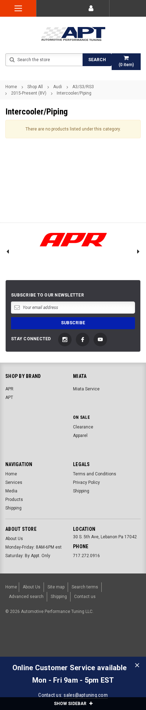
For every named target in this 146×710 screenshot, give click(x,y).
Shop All (35, 86)
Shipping (13, 508)
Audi (57, 86)
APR (9, 388)
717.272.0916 (86, 555)
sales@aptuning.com (85, 695)
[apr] (73, 240)
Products (14, 499)
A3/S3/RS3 (83, 86)
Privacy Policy (86, 482)
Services (13, 482)
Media (11, 491)
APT (9, 397)
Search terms (85, 586)
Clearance (83, 427)
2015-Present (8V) (28, 93)
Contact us (85, 596)
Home (11, 86)
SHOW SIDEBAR (71, 703)
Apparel (80, 435)
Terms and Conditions (94, 473)
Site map (55, 586)
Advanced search (26, 596)
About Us (14, 538)
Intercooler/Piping (74, 93)
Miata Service (86, 388)
